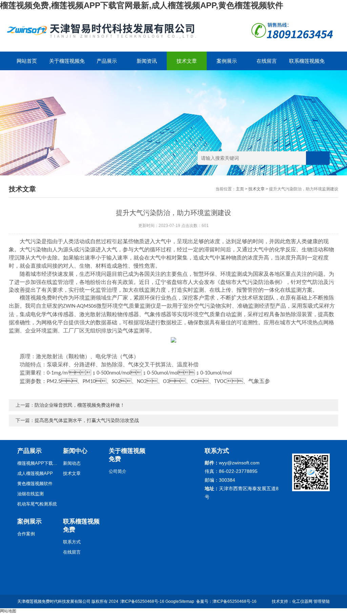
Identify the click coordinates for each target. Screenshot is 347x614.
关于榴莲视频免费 (67, 64)
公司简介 (117, 471)
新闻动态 (72, 463)
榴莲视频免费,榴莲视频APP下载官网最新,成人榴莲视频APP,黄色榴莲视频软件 (141, 5)
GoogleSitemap (179, 601)
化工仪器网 (302, 601)
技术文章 (187, 61)
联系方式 (72, 541)
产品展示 (107, 61)
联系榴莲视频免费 (307, 64)
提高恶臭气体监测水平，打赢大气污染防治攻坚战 (87, 420)
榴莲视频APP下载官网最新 (37, 463)
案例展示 (227, 61)
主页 (240, 189)
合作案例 (26, 533)
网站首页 (27, 61)
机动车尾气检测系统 (37, 503)
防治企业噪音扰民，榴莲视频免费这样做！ (80, 405)
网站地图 (8, 611)
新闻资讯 (147, 61)
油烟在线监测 (30, 493)
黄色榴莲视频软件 (35, 483)
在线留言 (267, 61)
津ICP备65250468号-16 (142, 601)
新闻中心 (75, 450)
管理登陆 (321, 601)
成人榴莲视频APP (35, 473)
